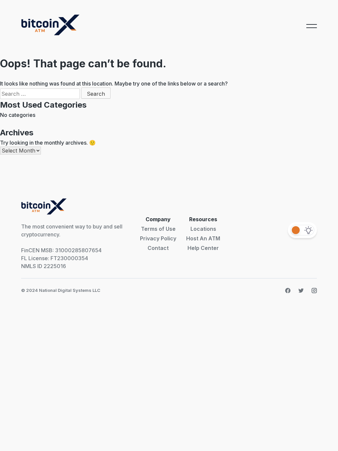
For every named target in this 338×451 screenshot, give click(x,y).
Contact (158, 248)
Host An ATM (203, 238)
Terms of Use (158, 229)
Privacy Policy (158, 238)
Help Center (203, 248)
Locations (203, 229)
